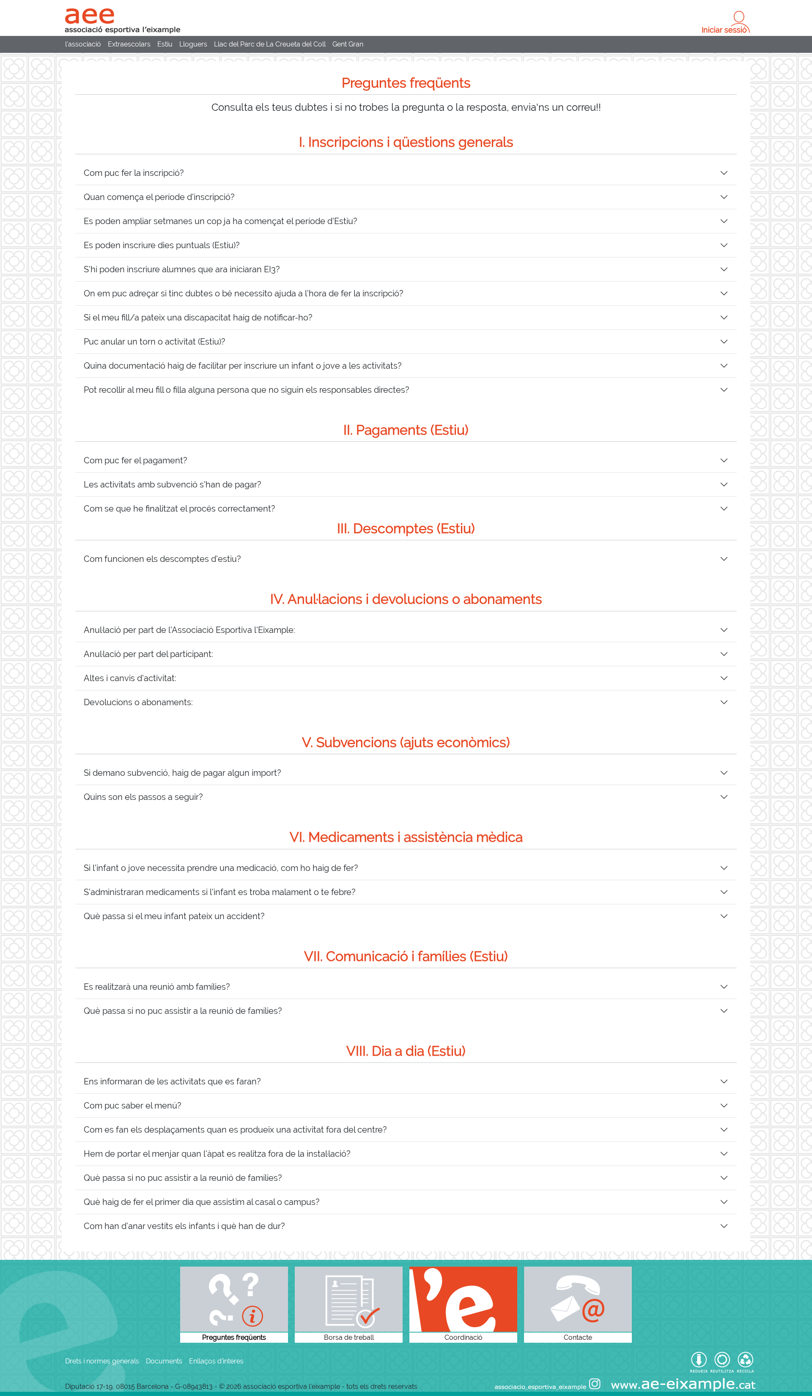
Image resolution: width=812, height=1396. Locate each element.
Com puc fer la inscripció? (134, 173)
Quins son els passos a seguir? (143, 797)
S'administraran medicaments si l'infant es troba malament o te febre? (220, 892)
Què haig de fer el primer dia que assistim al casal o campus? (202, 1202)
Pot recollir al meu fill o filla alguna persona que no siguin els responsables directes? (246, 390)
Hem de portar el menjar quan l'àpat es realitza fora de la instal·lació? (217, 1154)
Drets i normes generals (102, 1361)
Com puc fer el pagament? (135, 460)
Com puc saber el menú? (132, 1105)
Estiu (165, 44)
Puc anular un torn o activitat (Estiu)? (154, 342)
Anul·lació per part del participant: (148, 654)
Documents (164, 1361)
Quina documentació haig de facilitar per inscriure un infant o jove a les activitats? (243, 366)
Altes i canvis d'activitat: (130, 678)
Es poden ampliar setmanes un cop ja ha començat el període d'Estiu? (220, 221)
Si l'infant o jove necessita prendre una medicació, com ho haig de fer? (221, 868)
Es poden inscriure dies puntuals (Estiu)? (162, 245)
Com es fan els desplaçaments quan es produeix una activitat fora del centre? (235, 1130)
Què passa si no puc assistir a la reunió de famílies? (183, 1011)
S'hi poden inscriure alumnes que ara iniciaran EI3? (182, 269)
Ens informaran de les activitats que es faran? (172, 1081)
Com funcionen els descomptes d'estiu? (162, 559)
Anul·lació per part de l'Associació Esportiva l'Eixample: (189, 630)
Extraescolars (129, 44)
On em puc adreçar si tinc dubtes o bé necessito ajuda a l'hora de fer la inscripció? (243, 293)
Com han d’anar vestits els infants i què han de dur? (184, 1226)
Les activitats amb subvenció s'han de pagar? (172, 484)
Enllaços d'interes (216, 1361)
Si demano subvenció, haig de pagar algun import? (182, 773)
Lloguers (193, 44)
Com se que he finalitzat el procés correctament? (179, 509)
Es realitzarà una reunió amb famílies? (157, 987)
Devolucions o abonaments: (138, 702)
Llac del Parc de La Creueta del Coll (270, 44)
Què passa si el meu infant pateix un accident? (174, 916)
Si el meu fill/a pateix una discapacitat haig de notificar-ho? (198, 317)
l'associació (83, 44)
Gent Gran (347, 44)
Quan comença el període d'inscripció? (159, 197)
